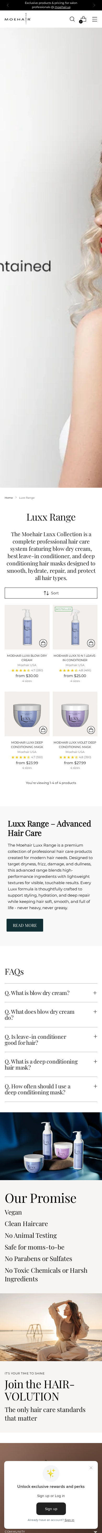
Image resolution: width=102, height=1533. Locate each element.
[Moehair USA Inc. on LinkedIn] (47, 850)
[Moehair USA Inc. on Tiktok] (55, 850)
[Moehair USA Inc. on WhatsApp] (63, 850)
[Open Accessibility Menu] (10, 1505)
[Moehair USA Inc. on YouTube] (72, 850)
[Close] (93, 685)
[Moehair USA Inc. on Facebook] (30, 850)
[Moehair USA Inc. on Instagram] (38, 850)
